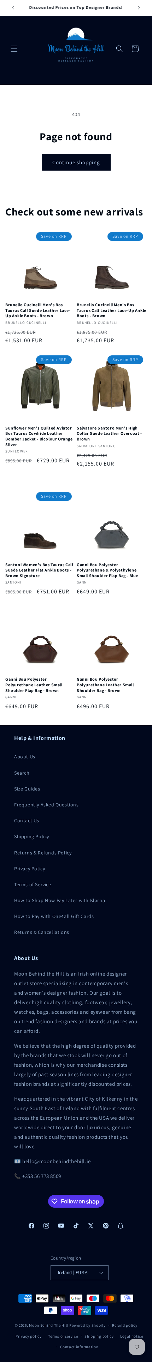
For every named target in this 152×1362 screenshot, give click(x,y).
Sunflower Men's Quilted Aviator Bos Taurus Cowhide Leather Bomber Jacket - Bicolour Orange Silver (39, 436)
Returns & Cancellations (41, 932)
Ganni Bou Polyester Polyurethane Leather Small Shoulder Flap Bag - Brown (34, 684)
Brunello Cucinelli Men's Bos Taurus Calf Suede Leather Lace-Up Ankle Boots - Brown (38, 310)
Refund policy (124, 1325)
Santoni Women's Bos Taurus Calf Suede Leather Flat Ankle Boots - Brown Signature (39, 570)
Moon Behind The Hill (48, 1325)
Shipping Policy (31, 836)
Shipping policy (99, 1336)
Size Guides (27, 789)
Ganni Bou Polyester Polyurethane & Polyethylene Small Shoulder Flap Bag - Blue (107, 570)
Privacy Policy (29, 868)
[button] (14, 49)
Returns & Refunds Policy (42, 852)
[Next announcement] (139, 8)
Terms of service (63, 1336)
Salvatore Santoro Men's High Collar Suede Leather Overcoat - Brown (109, 433)
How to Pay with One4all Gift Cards (54, 916)
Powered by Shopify (87, 1325)
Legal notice (131, 1336)
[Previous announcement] (13, 8)
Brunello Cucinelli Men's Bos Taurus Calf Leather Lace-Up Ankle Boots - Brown (111, 310)
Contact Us (26, 820)
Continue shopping (76, 162)
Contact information (79, 1346)
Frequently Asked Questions (46, 804)
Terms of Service (32, 884)
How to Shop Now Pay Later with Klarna (59, 900)
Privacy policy (29, 1336)
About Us (24, 756)
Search (22, 773)
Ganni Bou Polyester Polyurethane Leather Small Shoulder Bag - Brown (105, 684)
